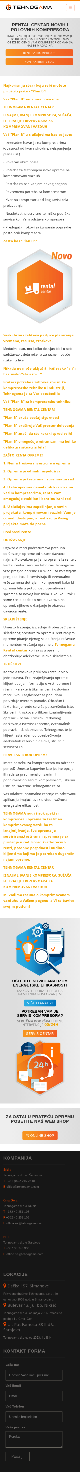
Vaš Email (13, 1385)
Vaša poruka (15, 1427)
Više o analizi (40, 1003)
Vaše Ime (13, 1365)
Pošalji (17, 1456)
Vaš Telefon (15, 1406)
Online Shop (41, 1135)
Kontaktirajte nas (39, 62)
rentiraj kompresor (39, 53)
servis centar (40, 1033)
